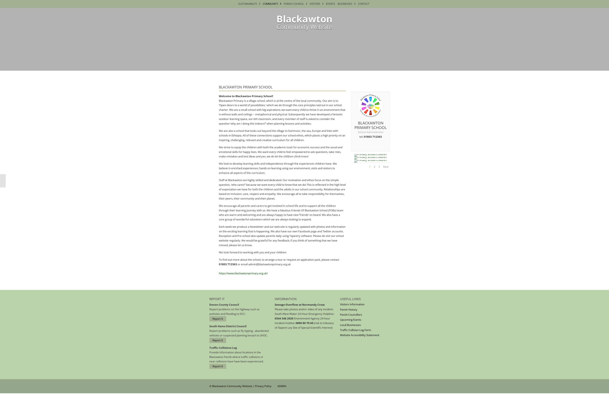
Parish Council (294, 4)
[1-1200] (370, 154)
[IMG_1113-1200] (370, 160)
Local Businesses (350, 325)
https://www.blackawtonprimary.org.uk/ (243, 273)
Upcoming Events (350, 319)
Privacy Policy (263, 386)
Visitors (315, 4)
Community (270, 4)
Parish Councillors (351, 314)
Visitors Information (352, 304)
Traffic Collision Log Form (355, 330)
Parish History (348, 309)
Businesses (345, 4)
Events (330, 4)
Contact (364, 4)
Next (386, 166)
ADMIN (281, 386)
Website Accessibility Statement (359, 335)
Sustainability (247, 4)
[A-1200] (370, 157)
